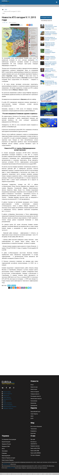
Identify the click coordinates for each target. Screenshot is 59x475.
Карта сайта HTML (35, 448)
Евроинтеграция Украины (9, 406)
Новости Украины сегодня (8, 457)
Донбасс (13, 285)
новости (20, 25)
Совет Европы (7, 397)
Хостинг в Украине (35, 455)
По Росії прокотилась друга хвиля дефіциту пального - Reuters (51, 63)
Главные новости (35, 394)
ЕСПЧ (32, 418)
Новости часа (34, 387)
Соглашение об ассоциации (9, 439)
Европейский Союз (35, 411)
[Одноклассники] (27, 25)
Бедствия (33, 433)
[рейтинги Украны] (48, 109)
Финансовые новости (36, 398)
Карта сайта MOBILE (36, 453)
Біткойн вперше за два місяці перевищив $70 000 (51, 39)
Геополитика (34, 400)
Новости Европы (7, 393)
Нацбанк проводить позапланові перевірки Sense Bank (51, 33)
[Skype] (28, 288)
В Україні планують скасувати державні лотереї (50, 58)
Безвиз (3, 5)
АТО (37, 60)
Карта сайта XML (35, 450)
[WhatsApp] (26, 288)
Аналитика (33, 403)
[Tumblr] (22, 288)
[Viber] (29, 25)
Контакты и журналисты (34, 442)
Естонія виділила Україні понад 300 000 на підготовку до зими (51, 82)
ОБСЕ (4, 401)
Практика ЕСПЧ (7, 399)
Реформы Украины (8, 408)
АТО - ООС (5, 22)
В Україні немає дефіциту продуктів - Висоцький (50, 70)
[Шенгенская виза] (48, 96)
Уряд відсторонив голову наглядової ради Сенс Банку (50, 44)
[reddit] (18, 288)
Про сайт (33, 439)
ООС (6, 9)
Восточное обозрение (36, 426)
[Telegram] (32, 25)
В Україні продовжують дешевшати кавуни (50, 51)
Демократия (34, 405)
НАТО (3, 448)
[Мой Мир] (16, 288)
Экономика (5, 451)
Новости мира (7, 391)
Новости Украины (7, 404)
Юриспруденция (6, 455)
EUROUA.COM (6, 464)
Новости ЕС (6, 395)
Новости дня (34, 389)
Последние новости (36, 396)
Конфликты (33, 431)
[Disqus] (20, 308)
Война (9, 285)
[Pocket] (20, 288)
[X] (9, 288)
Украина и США (6, 446)
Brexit (32, 384)
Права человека (7, 403)
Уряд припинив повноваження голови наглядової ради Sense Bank (51, 27)
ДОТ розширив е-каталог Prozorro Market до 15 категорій (51, 76)
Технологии (34, 428)
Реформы (4, 453)
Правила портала (35, 446)
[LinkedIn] (11, 288)
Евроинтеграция (6, 441)
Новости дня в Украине (8, 460)
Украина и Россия (6, 444)
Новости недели (35, 391)
